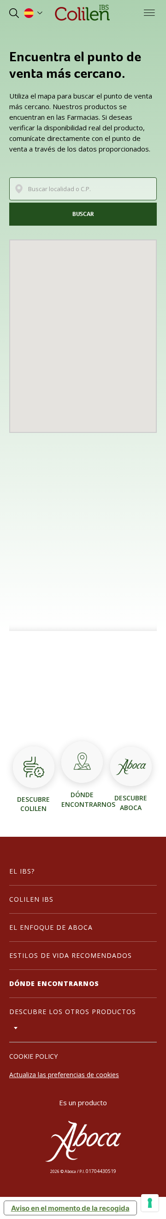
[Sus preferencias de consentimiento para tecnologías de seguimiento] (150, 1203)
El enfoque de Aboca (51, 927)
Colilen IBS (31, 899)
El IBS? (22, 871)
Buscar (83, 214)
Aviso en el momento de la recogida (70, 1208)
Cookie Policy (33, 1056)
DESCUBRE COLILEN (33, 804)
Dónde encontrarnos (54, 983)
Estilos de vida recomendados (70, 955)
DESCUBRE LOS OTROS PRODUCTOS (72, 1011)
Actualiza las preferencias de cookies (64, 1074)
